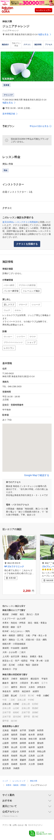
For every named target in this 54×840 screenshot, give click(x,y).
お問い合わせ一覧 (20, 825)
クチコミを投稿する (27, 244)
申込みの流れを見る (39, 126)
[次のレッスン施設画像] (50, 564)
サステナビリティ (35, 825)
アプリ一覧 (6, 825)
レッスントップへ (43, 10)
